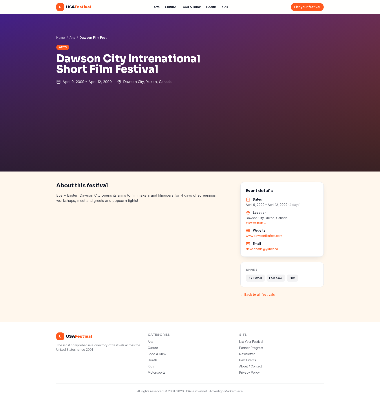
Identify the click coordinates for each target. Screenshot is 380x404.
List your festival (307, 7)
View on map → (256, 222)
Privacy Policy (249, 372)
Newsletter (247, 354)
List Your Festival (251, 341)
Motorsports (156, 372)
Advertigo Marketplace (226, 391)
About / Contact (250, 366)
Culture (170, 7)
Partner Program (251, 348)
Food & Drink (191, 7)
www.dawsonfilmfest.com (264, 236)
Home (60, 37)
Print (292, 278)
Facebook (275, 278)
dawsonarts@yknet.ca (262, 249)
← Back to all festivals (257, 294)
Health (211, 7)
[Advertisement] (190, 138)
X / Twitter (255, 278)
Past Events (247, 360)
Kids (224, 7)
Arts (157, 7)
